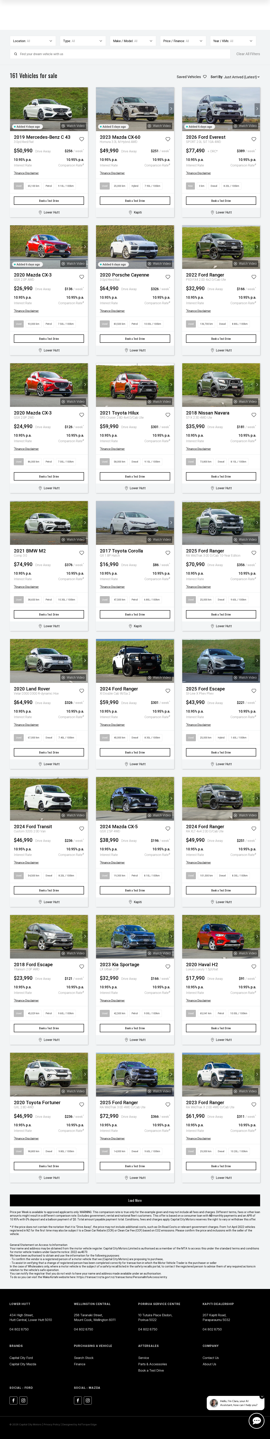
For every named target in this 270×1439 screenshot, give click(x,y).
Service (143, 1358)
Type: (67, 41)
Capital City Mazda (22, 1364)
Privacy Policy (52, 1424)
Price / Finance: (174, 41)
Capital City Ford (21, 1358)
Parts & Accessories (152, 1364)
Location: (19, 41)
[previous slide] (12, 109)
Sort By (216, 77)
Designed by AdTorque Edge (79, 1424)
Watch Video (76, 126)
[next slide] (85, 109)
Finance (79, 1364)
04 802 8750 (19, 1329)
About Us (209, 1364)
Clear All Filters (248, 54)
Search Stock (83, 1358)
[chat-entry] (256, 1421)
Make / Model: (123, 41)
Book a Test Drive (49, 200)
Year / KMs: (221, 41)
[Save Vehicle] (81, 140)
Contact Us (211, 1358)
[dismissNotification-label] (262, 1396)
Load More (135, 1200)
